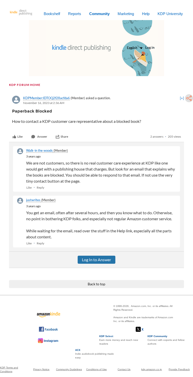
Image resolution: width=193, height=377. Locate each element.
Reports (74, 14)
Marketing (126, 14)
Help (146, 14)
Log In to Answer (96, 259)
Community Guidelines (69, 369)
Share (64, 136)
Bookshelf (52, 14)
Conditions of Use (96, 369)
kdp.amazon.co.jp (151, 369)
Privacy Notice (41, 369)
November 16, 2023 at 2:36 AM (43, 103)
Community (99, 14)
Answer (42, 136)
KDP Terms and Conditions (9, 369)
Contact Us (124, 369)
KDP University (170, 14)
